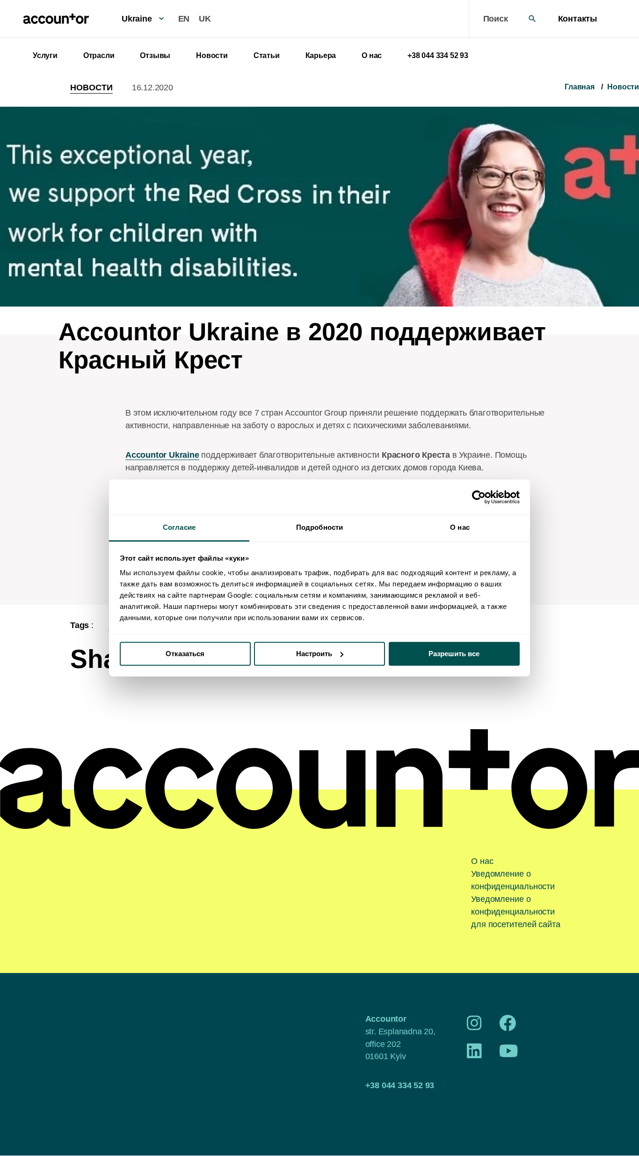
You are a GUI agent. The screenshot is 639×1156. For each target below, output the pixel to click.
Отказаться (185, 654)
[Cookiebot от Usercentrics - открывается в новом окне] (479, 497)
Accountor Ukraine (162, 455)
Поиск (495, 18)
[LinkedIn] (474, 1054)
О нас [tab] (460, 527)
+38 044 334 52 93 (437, 55)
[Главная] (56, 19)
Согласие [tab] (179, 527)
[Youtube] (508, 1054)
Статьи (267, 55)
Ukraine (137, 18)
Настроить (314, 654)
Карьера (320, 55)
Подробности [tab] (319, 527)
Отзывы (155, 55)
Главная (580, 87)
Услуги (45, 55)
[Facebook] (507, 1026)
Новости (212, 55)
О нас (372, 55)
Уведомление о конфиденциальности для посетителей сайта (515, 911)
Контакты (577, 18)
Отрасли (99, 55)
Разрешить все (453, 654)
